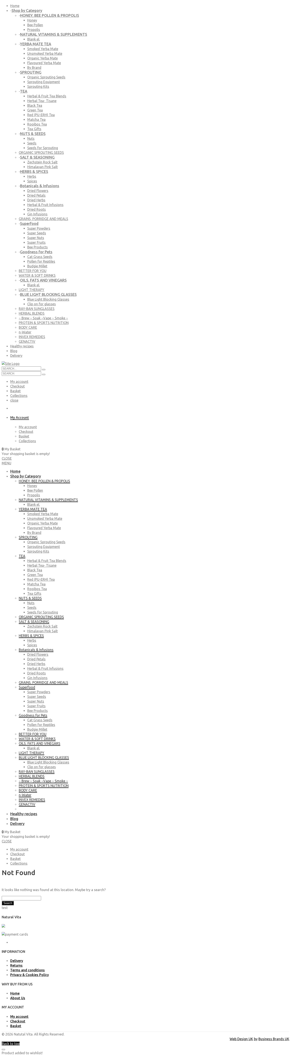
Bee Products (37, 247)
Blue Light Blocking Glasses (48, 299)
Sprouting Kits (38, 86)
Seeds (31, 143)
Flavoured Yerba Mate (44, 63)
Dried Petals (36, 195)
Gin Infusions (37, 214)
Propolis (33, 30)
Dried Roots (36, 209)
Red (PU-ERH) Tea (41, 115)
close (14, 400)
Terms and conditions (27, 970)
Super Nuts (35, 238)
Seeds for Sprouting (42, 148)
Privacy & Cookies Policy (29, 975)
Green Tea (35, 110)
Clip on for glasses (41, 304)
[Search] (43, 374)
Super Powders (38, 228)
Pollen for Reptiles (41, 261)
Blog (13, 351)
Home (14, 6)
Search (7, 903)
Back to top (11, 1043)
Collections (18, 395)
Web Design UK (241, 1039)
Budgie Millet (37, 266)
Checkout (17, 386)
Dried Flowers (37, 191)
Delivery (16, 355)
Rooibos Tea (37, 124)
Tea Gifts (34, 129)
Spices (32, 181)
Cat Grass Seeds (39, 257)
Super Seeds (36, 233)
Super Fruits (36, 242)
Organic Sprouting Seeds (46, 77)
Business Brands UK (273, 1039)
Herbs (31, 176)
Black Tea (34, 105)
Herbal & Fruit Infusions (45, 205)
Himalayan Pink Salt (42, 167)
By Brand (34, 67)
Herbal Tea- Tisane (41, 101)
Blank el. (33, 39)
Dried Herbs (36, 200)
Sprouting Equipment (43, 82)
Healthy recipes (22, 346)
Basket (15, 391)
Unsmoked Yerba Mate (44, 53)
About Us (17, 998)
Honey (32, 20)
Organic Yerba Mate (42, 58)
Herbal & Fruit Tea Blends (46, 96)
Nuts (31, 138)
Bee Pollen (35, 25)
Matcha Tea (36, 119)
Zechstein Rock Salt (42, 162)
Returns (16, 965)
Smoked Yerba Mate (42, 49)
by (256, 1039)
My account (19, 381)
